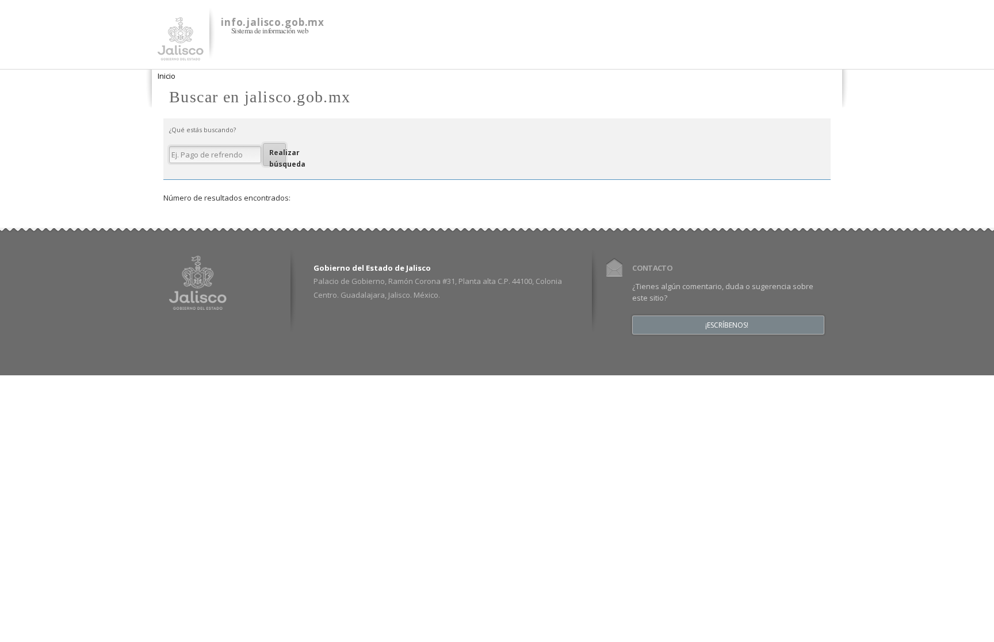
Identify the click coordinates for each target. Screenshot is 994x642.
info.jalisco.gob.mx (272, 22)
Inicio (166, 76)
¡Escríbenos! (726, 325)
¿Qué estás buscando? (202, 129)
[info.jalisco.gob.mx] (181, 53)
